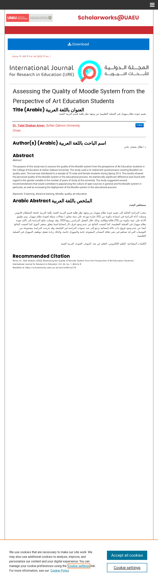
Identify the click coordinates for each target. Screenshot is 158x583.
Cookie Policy (59, 570)
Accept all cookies (127, 555)
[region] (79, 561)
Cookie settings (79, 566)
